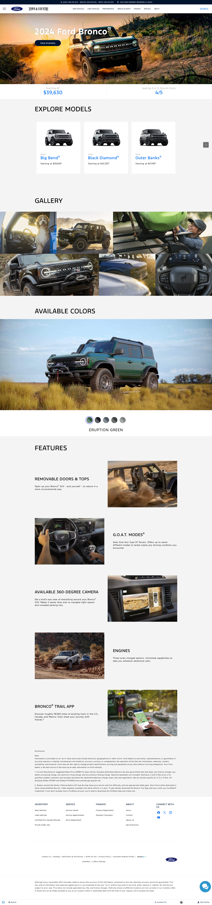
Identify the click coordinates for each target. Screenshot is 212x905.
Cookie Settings (98, 862)
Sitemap (56, 857)
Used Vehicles (93, 9)
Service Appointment (75, 815)
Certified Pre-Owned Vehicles (47, 820)
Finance (137, 9)
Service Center (72, 810)
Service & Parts (124, 9)
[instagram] (170, 812)
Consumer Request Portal (123, 857)
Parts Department (73, 820)
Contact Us (46, 857)
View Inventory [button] (47, 43)
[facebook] (158, 812)
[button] (205, 8)
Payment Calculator (104, 815)
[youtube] (158, 817)
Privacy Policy (105, 857)
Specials (147, 9)
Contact (129, 815)
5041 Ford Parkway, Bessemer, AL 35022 (136, 2)
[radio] (89, 420)
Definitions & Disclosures (72, 857)
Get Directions (132, 825)
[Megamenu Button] (4, 8)
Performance (108, 9)
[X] (164, 812)
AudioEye (86, 862)
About (157, 9)
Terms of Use (91, 857)
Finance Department (105, 810)
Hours (128, 810)
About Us (130, 820)
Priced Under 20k (42, 825)
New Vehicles (78, 9)
